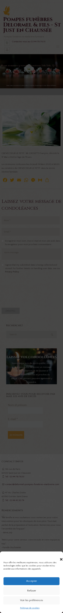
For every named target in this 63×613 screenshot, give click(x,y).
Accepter (31, 581)
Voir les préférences (31, 600)
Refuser (31, 590)
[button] (57, 556)
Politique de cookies (30, 608)
